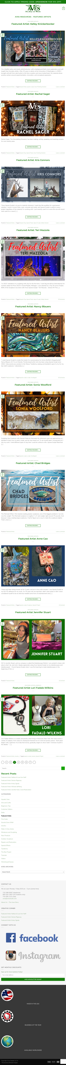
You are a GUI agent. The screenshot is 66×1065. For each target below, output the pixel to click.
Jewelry (38, 685)
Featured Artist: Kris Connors (33, 160)
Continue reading (33, 81)
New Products (5, 835)
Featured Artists (33, 21)
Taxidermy (4, 849)
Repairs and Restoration (8, 842)
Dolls (3, 812)
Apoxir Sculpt (37, 223)
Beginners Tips (6, 806)
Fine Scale (4, 819)
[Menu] (2, 8)
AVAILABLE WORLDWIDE (33, 1050)
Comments (61, 299)
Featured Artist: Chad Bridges (33, 463)
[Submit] (63, 768)
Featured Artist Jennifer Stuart (33, 612)
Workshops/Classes (7, 862)
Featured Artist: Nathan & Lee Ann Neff (13, 777)
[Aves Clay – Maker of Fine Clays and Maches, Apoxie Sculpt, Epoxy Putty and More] (33, 8)
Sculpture (29, 605)
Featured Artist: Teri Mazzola (33, 230)
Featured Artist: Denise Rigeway (11, 780)
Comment (62, 605)
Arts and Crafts (6, 803)
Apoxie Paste (23, 87)
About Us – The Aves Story (10, 902)
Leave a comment (60, 87)
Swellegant (34, 377)
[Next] (34, 762)
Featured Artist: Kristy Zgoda (10, 783)
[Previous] (2, 762)
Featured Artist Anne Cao (33, 538)
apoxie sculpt (30, 87)
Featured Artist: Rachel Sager (33, 94)
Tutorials (4, 855)
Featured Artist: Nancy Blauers (33, 306)
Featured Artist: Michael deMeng (11, 787)
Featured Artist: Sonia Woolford (33, 384)
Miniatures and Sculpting (9, 832)
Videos (3, 859)
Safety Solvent (44, 223)
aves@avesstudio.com (9, 898)
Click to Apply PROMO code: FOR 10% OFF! (33, 2)
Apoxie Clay (23, 153)
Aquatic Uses (5, 799)
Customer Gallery (6, 809)
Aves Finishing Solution (40, 87)
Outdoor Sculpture (7, 839)
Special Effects (5, 845)
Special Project (36, 605)
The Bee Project (6, 852)
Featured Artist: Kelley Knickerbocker (33, 24)
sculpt (28, 377)
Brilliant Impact (13, 1063)
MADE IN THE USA (33, 1004)
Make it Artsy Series (7, 829)
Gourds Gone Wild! (7, 822)
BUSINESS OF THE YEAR (33, 1025)
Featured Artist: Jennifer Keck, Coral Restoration (16, 790)
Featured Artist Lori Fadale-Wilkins (33, 687)
